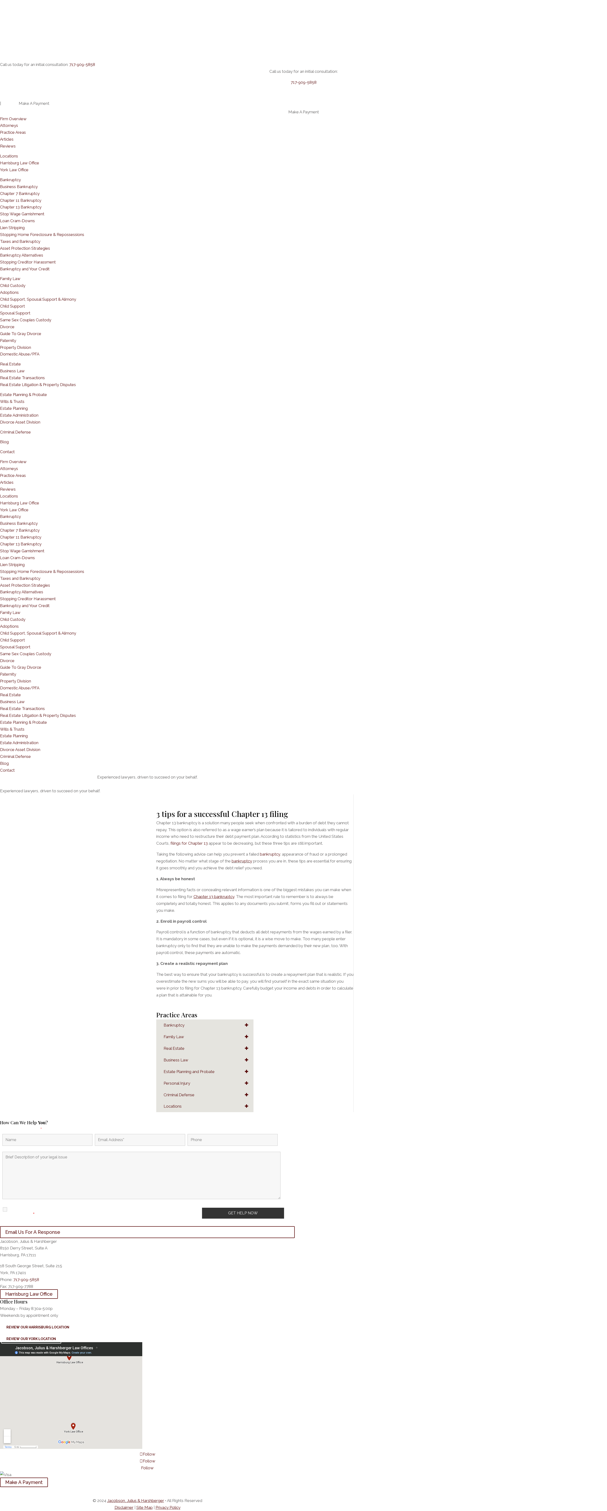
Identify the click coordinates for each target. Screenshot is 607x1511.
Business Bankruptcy (19, 186)
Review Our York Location (31, 1339)
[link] (135, 1500)
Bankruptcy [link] (174, 1025)
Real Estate (10, 364)
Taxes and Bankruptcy (20, 241)
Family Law (10, 278)
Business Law (12, 371)
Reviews (8, 146)
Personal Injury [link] (177, 1083)
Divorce (7, 326)
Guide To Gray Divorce (20, 333)
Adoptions (9, 292)
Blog (4, 441)
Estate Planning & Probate (23, 394)
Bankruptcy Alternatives (21, 255)
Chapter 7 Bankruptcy (20, 193)
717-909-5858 (82, 64)
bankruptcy (270, 854)
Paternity (8, 340)
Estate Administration (19, 415)
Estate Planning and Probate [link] (189, 1071)
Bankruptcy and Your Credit (25, 269)
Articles (7, 139)
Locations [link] (173, 1106)
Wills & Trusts (12, 401)
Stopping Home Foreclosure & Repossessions (42, 234)
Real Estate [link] (174, 1048)
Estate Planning (14, 408)
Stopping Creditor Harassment (28, 262)
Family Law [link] (174, 1036)
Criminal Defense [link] (179, 1094)
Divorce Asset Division (20, 422)
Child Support (12, 306)
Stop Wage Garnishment (22, 214)
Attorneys (9, 125)
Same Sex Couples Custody (25, 320)
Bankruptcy (10, 179)
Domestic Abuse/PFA (19, 354)
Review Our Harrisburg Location (37, 1327)
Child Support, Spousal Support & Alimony (38, 299)
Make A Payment (24, 1482)
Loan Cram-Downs (17, 220)
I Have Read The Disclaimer (26, 1212)
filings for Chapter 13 (189, 843)
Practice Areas (13, 132)
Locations (9, 156)
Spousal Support (15, 313)
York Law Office (14, 169)
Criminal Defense (15, 432)
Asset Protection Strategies (25, 248)
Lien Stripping (12, 227)
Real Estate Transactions (22, 377)
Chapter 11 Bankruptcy (20, 200)
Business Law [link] (176, 1060)
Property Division (15, 347)
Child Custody (12, 285)
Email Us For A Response (32, 1232)
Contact (7, 451)
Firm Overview (13, 118)
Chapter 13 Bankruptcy (20, 207)
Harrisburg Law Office (19, 163)
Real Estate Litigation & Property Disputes (38, 384)
